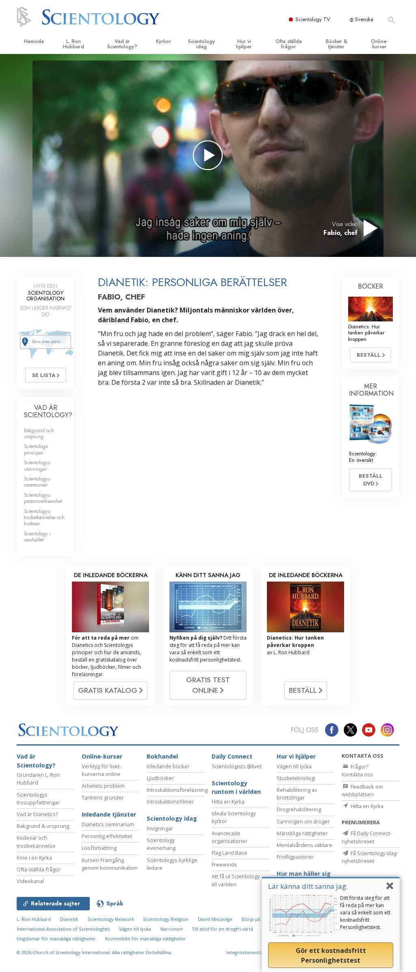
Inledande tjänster (109, 814)
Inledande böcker (168, 766)
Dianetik (69, 919)
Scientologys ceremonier (37, 482)
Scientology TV (312, 19)
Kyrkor (163, 41)
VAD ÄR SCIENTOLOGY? (48, 411)
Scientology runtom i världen (236, 787)
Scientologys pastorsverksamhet (43, 498)
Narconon (171, 929)
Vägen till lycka (294, 766)
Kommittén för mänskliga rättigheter (145, 938)
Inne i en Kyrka (34, 857)
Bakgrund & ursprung (43, 826)
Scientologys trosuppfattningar (38, 798)
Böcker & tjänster (336, 43)
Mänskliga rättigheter (302, 833)
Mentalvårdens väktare (304, 845)
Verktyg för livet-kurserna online (101, 770)
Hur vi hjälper (244, 43)
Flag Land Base (229, 852)
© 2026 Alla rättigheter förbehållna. (94, 952)
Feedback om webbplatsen (362, 790)
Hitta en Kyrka (228, 801)
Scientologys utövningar (37, 465)
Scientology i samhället (37, 536)
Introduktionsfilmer (170, 801)
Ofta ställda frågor (288, 43)
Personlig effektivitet (107, 836)
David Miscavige (215, 919)
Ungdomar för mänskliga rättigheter (56, 938)
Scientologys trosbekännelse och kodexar (44, 517)
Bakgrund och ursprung (39, 433)
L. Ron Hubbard (73, 43)
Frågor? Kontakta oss (357, 770)
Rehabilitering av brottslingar (297, 793)
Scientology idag (201, 43)
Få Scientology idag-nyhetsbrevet (370, 856)
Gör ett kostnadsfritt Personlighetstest (331, 955)
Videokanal (30, 881)
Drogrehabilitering (299, 809)
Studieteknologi (296, 778)
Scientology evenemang (161, 843)
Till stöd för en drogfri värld (222, 929)
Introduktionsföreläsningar (179, 789)
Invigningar (160, 828)
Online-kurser (379, 43)
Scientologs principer (36, 449)
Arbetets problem (103, 785)
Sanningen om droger (303, 821)
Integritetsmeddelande (251, 952)
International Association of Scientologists (63, 929)
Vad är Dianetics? (37, 814)
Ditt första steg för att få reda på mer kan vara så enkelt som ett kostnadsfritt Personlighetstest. (365, 912)
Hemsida (34, 41)
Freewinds (224, 864)
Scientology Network (110, 919)
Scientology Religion (165, 919)
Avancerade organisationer (229, 837)
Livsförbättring (99, 847)
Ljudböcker (160, 778)
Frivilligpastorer (295, 856)
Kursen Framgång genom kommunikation (110, 863)
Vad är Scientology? (122, 43)
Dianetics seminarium (108, 824)
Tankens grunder (103, 797)
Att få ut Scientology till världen (236, 880)
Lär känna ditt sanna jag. (308, 886)
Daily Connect (232, 756)
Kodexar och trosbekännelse (36, 841)
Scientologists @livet (237, 766)
